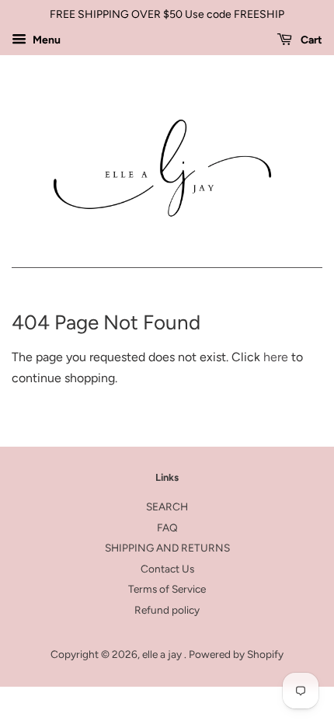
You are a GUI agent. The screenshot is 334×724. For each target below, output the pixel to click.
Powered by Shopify (236, 654)
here (275, 357)
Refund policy (167, 610)
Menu (45, 40)
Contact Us (167, 568)
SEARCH (167, 506)
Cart (310, 40)
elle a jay (163, 654)
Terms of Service (167, 589)
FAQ (167, 527)
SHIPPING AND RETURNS (167, 547)
